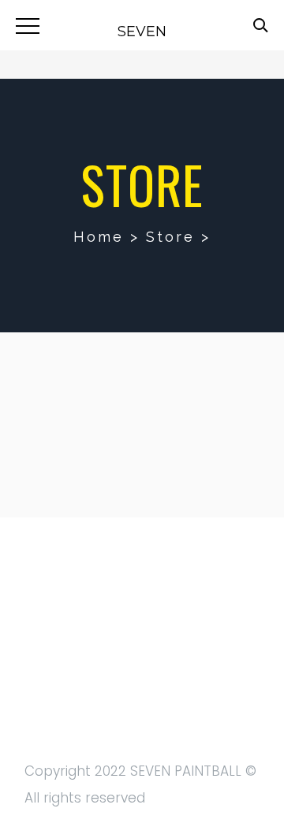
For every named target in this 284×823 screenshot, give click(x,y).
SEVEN (142, 31)
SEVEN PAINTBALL (185, 771)
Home (98, 236)
